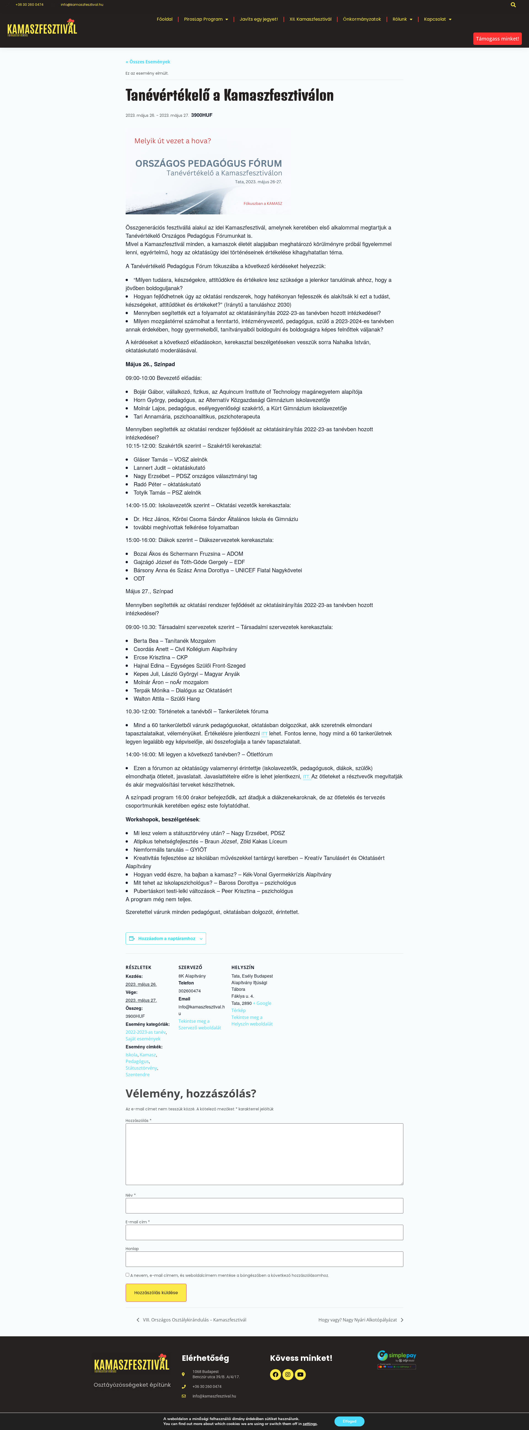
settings (310, 1423)
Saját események (143, 1039)
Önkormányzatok (362, 19)
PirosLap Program (203, 19)
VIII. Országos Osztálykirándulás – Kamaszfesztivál (194, 1320)
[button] (513, 4)
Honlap (132, 1249)
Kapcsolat (435, 19)
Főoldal (164, 19)
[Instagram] (287, 1374)
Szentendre (138, 1075)
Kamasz (148, 1055)
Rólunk (400, 19)
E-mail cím (138, 1222)
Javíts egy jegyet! (259, 19)
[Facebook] (275, 1374)
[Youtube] (300, 1374)
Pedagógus (137, 1061)
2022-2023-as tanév (146, 1032)
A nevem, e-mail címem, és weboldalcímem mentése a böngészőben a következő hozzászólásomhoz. (229, 1275)
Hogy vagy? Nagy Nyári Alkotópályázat (358, 1320)
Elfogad (349, 1421)
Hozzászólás (139, 1121)
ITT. (307, 777)
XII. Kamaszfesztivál (310, 19)
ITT (264, 734)
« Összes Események (148, 62)
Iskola (131, 1055)
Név (131, 1195)
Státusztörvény (141, 1068)
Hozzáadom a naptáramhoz (166, 938)
